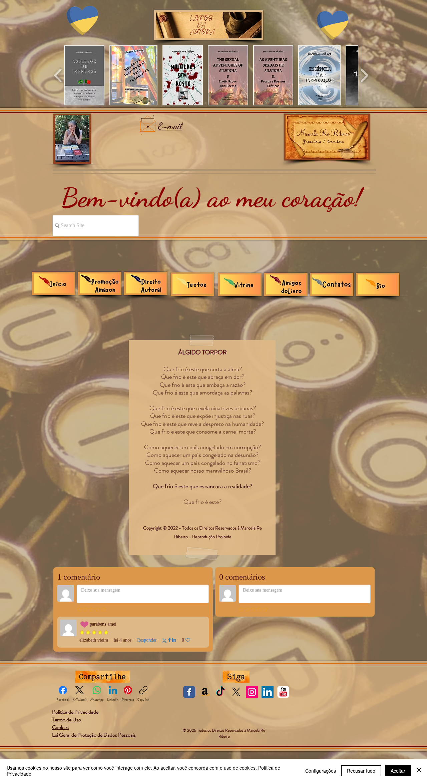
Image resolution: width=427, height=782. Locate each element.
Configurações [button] (320, 770)
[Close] (419, 771)
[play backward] (58, 75)
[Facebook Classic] (189, 692)
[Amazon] (205, 692)
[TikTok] (221, 692)
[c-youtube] (283, 692)
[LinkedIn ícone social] (268, 692)
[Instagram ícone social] (252, 692)
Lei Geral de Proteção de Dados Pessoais (94, 735)
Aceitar (398, 770)
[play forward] (364, 75)
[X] (236, 692)
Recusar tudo (361, 770)
